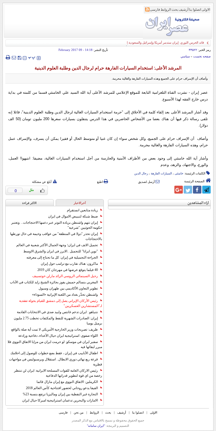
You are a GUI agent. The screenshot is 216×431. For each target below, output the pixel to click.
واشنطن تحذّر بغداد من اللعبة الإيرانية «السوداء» (65, 295)
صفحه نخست (202, 56)
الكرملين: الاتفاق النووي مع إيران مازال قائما (67, 382)
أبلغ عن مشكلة (41, 181)
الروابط (166, 10)
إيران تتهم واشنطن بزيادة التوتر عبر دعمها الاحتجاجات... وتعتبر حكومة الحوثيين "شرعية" (56, 225)
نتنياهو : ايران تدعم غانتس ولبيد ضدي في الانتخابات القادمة (57, 312)
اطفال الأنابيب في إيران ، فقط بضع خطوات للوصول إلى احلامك (54, 353)
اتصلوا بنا (195, 10)
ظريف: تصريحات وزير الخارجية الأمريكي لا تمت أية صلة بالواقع (54, 329)
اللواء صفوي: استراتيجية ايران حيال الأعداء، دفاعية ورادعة (58, 336)
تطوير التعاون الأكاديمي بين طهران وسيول (68, 288)
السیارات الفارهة (161, 173)
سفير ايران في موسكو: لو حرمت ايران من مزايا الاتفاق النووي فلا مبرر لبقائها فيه (55, 344)
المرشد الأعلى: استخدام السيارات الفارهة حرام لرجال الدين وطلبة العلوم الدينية (108, 68)
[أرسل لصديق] (14, 57)
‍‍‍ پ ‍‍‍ (32, 57)
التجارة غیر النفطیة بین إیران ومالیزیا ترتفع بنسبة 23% (60, 394)
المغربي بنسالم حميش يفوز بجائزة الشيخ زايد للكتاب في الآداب (54, 282)
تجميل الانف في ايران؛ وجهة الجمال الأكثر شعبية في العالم (57, 245)
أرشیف (183, 10)
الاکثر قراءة (29, 203)
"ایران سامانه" (96, 425)
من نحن (79, 412)
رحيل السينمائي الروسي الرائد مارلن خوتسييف (65, 276)
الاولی (206, 10)
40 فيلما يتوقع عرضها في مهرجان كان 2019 (67, 270)
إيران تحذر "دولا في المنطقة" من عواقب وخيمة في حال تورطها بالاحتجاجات (56, 236)
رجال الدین (141, 173)
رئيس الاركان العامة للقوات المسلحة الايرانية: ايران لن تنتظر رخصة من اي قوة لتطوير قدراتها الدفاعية (58, 373)
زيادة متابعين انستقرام (82, 210)
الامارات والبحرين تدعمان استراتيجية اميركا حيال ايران (60, 400)
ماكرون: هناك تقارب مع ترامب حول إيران (69, 264)
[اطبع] (7, 57)
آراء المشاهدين (198, 203)
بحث (175, 10)
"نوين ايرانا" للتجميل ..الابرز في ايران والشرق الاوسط (60, 251)
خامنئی (179, 173)
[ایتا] (169, 190)
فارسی (155, 10)
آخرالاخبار (80, 203)
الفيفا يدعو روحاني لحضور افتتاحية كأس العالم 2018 (62, 388)
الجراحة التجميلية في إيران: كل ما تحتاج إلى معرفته (62, 257)
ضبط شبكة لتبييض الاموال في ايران (73, 216)
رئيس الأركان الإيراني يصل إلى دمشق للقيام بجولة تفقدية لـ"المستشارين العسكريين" (60, 303)
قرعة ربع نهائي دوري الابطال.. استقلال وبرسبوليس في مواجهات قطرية (55, 361)
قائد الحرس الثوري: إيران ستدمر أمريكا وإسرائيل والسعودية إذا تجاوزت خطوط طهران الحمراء (144, 42)
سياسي (185, 56)
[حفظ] (19, 57)
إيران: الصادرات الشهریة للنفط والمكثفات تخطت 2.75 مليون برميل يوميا (58, 320)
